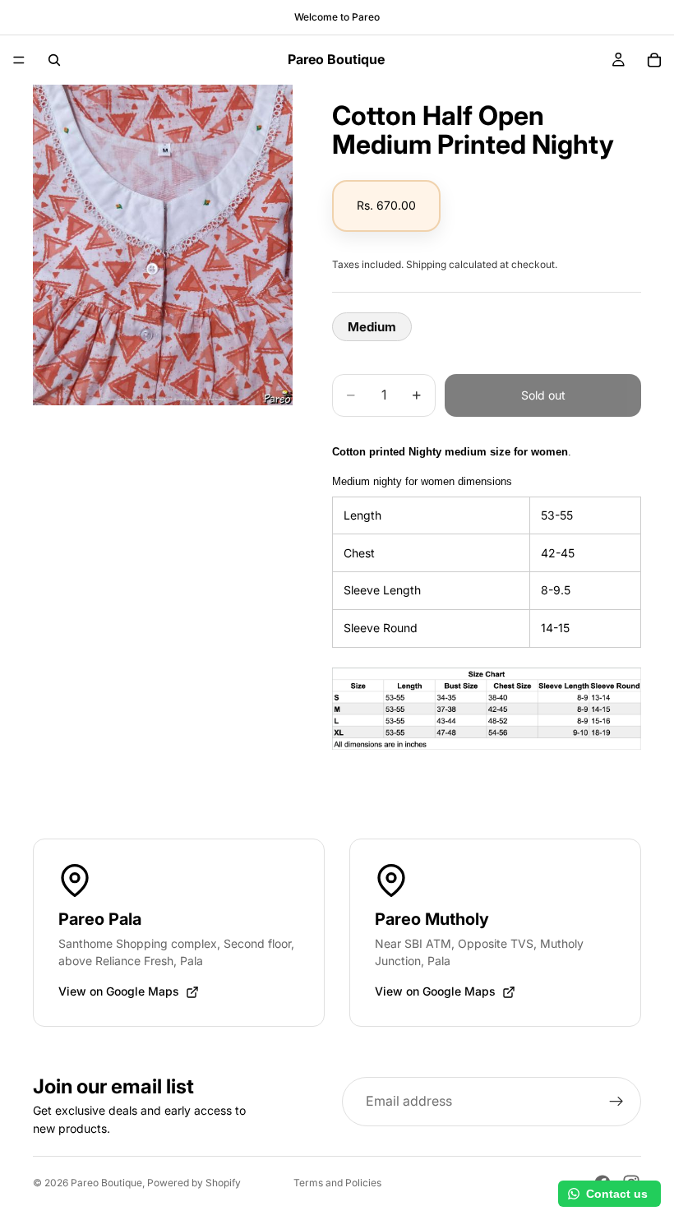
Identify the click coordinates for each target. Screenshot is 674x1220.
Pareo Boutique (106, 1182)
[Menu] (19, 60)
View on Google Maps (118, 991)
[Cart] (654, 60)
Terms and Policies (337, 1182)
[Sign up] (616, 1101)
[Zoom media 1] (163, 245)
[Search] (54, 60)
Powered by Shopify (194, 1182)
